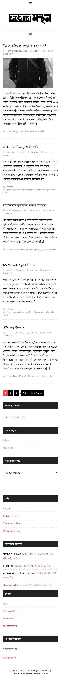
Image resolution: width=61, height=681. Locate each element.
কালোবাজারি (10, 249)
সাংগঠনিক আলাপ (10, 625)
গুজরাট (19, 312)
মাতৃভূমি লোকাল (9, 447)
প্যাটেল (47, 312)
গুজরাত (24, 312)
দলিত (39, 190)
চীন (14, 131)
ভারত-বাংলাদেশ (37, 376)
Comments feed (12, 523)
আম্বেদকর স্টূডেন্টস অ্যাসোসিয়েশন (25, 190)
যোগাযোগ (29, 673)
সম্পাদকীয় (41, 131)
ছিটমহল (9, 376)
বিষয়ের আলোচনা (9, 611)
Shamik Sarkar (11, 585)
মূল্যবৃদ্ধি (43, 249)
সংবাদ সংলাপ (8, 618)
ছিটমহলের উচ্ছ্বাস (13, 327)
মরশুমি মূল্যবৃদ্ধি (34, 249)
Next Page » (36, 392)
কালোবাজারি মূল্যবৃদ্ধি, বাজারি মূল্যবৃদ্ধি (25, 205)
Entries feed (10, 516)
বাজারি (17, 249)
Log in (6, 508)
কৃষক (14, 312)
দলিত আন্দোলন (46, 190)
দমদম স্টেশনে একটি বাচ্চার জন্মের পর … (38, 585)
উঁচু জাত (9, 312)
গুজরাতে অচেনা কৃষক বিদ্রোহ (19, 265)
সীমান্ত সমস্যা (29, 131)
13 (24, 392)
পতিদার (30, 312)
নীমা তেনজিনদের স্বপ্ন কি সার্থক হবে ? (24, 46)
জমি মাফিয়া (27, 376)
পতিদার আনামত (38, 312)
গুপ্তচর (9, 131)
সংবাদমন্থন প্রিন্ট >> (11, 649)
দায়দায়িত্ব (37, 673)
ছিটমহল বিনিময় (18, 376)
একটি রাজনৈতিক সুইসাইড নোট (20, 147)
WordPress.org (12, 531)
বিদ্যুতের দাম (24, 249)
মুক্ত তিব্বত (20, 131)
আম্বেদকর (10, 190)
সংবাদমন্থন (30, 18)
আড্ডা (5, 603)
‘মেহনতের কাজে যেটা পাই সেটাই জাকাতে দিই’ (32, 565)
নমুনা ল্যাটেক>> (10, 657)
